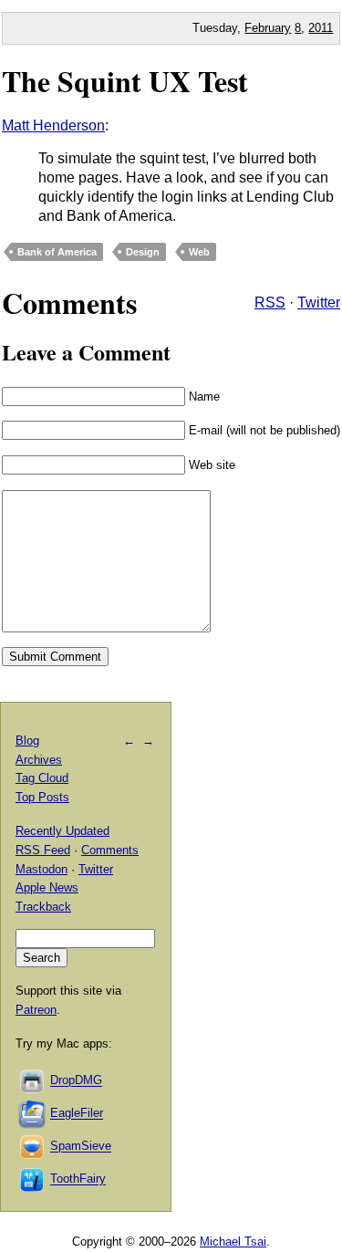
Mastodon (41, 869)
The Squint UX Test (125, 80)
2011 (320, 28)
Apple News (47, 887)
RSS (269, 302)
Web (199, 251)
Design (143, 251)
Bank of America (57, 251)
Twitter (318, 302)
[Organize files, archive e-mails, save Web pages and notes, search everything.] (33, 1114)
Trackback (43, 906)
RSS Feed (43, 850)
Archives (39, 760)
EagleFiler (76, 1114)
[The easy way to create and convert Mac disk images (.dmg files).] (33, 1081)
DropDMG (76, 1081)
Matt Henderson (53, 125)
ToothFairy (78, 1179)
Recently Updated (62, 831)
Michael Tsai (233, 1241)
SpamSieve (80, 1146)
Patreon (36, 1010)
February (267, 28)
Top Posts (42, 797)
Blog (27, 740)
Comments (110, 850)
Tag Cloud (42, 778)
